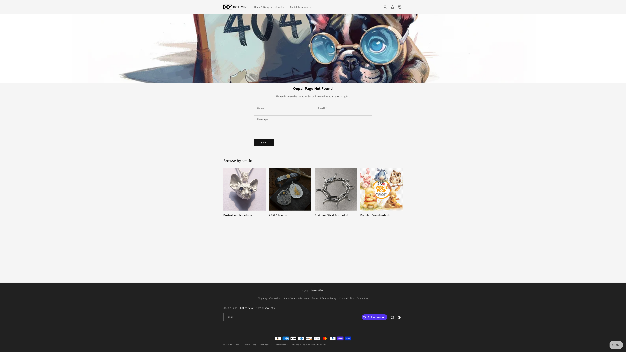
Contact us (362, 298)
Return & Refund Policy (324, 298)
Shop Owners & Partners (296, 298)
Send (264, 142)
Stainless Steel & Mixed (330, 215)
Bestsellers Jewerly (236, 215)
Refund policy (250, 344)
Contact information (317, 344)
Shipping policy (298, 344)
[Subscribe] (278, 317)
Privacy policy (266, 344)
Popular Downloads (373, 215)
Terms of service (281, 344)
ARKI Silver (276, 215)
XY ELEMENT (235, 344)
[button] (263, 7)
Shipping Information (269, 298)
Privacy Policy (346, 298)
